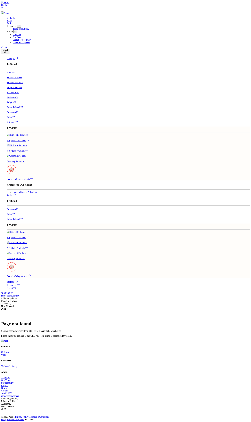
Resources (12, 285)
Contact (4, 390)
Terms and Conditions (39, 417)
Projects (10, 23)
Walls (9, 20)
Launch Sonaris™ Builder (25, 192)
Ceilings (11, 18)
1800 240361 (7, 293)
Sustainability (7, 383)
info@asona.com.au (10, 295)
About (10, 288)
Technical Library (9, 366)
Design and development (12, 419)
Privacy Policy (21, 417)
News (4, 388)
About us (5, 377)
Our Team (5, 380)
